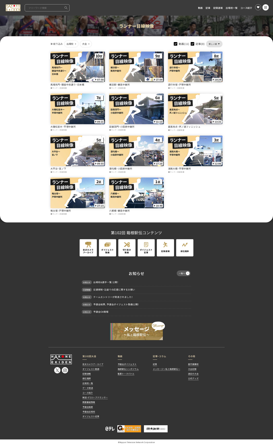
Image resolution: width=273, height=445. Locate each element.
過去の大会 (193, 373)
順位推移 (86, 378)
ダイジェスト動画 (90, 369)
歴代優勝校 (193, 364)
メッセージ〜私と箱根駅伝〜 (136, 331)
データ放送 (87, 387)
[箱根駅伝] (13, 7)
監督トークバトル (126, 373)
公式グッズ (193, 378)
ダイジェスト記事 (90, 416)
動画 (200, 8)
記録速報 (218, 8)
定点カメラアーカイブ (92, 364)
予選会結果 (87, 406)
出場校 (70, 43)
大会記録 (192, 369)
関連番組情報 (88, 402)
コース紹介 (246, 8)
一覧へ (182, 273)
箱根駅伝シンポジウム (128, 369)
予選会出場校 (88, 411)
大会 (84, 43)
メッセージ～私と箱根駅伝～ (166, 369)
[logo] (61, 359)
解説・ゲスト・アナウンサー (95, 397)
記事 (208, 8)
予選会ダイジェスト (127, 364)
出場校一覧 (232, 8)
